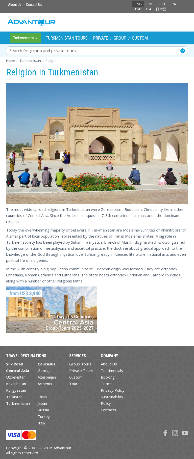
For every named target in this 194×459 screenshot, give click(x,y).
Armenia (45, 383)
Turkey (44, 416)
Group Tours (80, 363)
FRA (172, 4)
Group (120, 38)
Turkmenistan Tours (67, 38)
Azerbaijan (47, 377)
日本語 (161, 9)
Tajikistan (14, 396)
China (42, 396)
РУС (149, 4)
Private (100, 38)
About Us (14, 5)
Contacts (108, 409)
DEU (161, 4)
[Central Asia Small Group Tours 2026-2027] (51, 311)
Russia (43, 409)
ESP (138, 9)
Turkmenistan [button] (24, 38)
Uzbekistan (16, 377)
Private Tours (81, 370)
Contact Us (34, 5)
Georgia (45, 370)
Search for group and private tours (42, 50)
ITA (148, 9)
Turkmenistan (18, 403)
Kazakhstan (16, 383)
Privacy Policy (113, 390)
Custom (140, 38)
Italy (41, 422)
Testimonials (112, 370)
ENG (138, 4)
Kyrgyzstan (16, 390)
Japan (42, 403)
